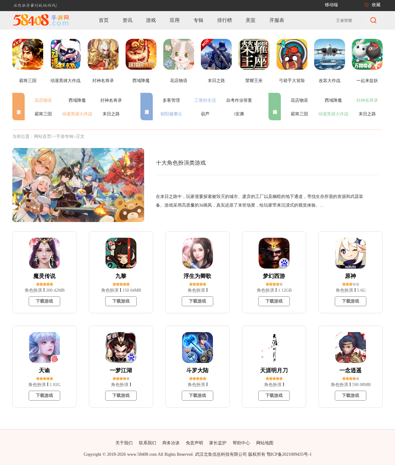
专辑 (198, 20)
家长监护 (218, 443)
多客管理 (171, 100)
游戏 (151, 20)
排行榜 (224, 20)
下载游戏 (44, 301)
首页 (104, 20)
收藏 (376, 4)
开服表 (276, 20)
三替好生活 (205, 100)
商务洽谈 (171, 443)
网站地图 (264, 443)
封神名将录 (111, 100)
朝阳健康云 (171, 114)
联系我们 (147, 443)
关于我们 (124, 443)
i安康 (239, 114)
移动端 (331, 4)
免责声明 (194, 443)
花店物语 (43, 100)
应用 (175, 20)
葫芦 (205, 114)
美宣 (251, 20)
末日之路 (111, 114)
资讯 (127, 20)
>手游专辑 (63, 136)
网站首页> (44, 136)
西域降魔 (77, 100)
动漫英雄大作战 (77, 114)
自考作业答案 (239, 100)
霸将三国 (43, 114)
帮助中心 (241, 443)
